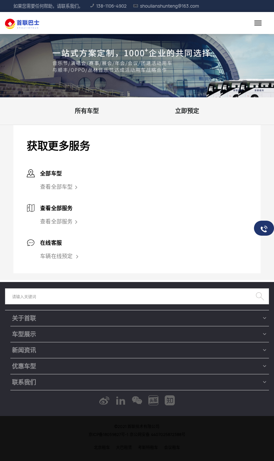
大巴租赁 (124, 447)
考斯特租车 (148, 447)
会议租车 (172, 447)
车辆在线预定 (57, 256)
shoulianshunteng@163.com (169, 6)
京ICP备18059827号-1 (108, 434)
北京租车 (102, 447)
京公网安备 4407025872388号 (157, 434)
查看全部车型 (56, 186)
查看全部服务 (56, 221)
